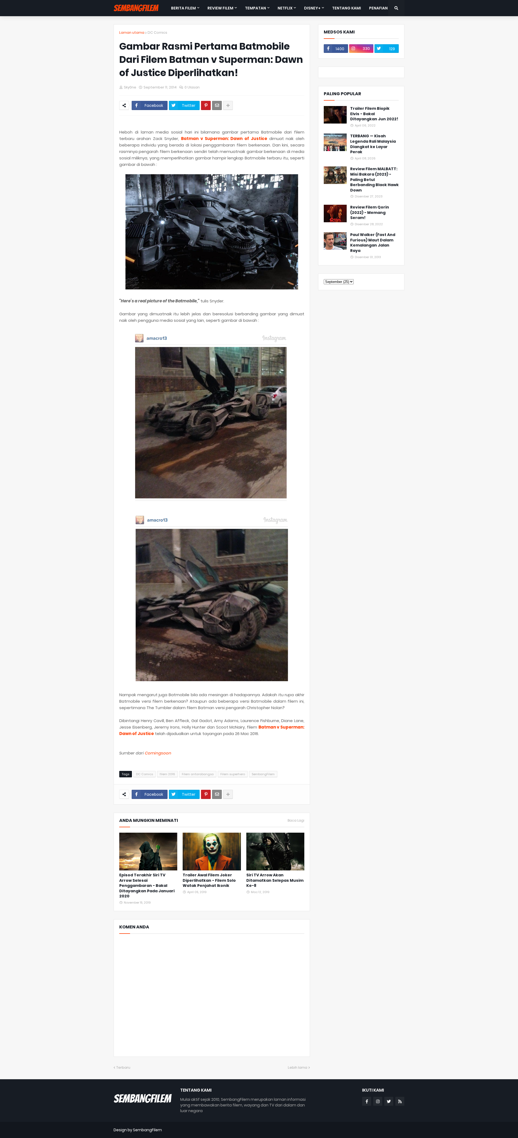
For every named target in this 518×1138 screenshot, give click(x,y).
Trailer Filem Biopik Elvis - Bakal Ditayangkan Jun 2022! (374, 114)
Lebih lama (297, 1067)
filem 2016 (167, 774)
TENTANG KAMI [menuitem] (346, 8)
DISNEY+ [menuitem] (312, 8)
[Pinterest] (206, 105)
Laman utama (131, 32)
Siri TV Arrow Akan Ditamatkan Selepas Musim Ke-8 (275, 880)
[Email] (217, 105)
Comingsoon (158, 753)
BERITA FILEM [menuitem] (183, 8)
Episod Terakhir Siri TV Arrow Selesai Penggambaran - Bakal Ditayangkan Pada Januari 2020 (147, 886)
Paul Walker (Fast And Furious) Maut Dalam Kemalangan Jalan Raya (372, 242)
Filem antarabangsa (198, 774)
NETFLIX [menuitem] (285, 8)
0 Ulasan (192, 87)
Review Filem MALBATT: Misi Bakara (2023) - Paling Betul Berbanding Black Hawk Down (374, 179)
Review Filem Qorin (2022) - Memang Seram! (369, 212)
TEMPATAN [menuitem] (255, 8)
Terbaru (123, 1067)
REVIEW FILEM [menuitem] (220, 8)
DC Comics (157, 32)
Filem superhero (232, 774)
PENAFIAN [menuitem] (378, 8)
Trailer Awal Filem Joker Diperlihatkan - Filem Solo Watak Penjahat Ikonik (209, 880)
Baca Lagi (296, 820)
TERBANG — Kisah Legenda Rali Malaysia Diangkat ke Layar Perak (373, 144)
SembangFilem (263, 774)
